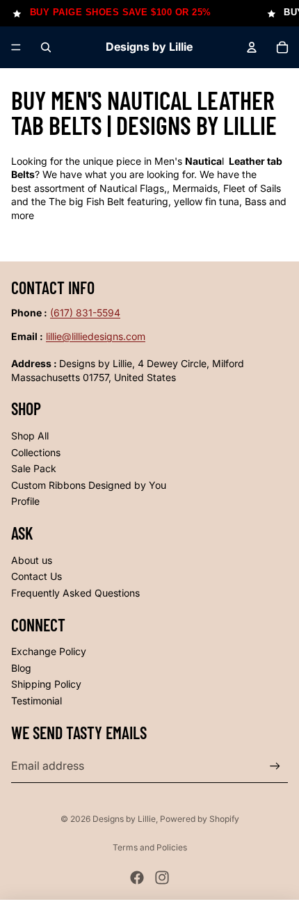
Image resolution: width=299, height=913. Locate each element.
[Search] (46, 47)
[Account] (251, 47)
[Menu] (16, 47)
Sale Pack (33, 468)
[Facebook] (137, 877)
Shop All (30, 436)
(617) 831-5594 (85, 312)
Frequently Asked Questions (75, 593)
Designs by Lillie (124, 819)
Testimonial (36, 700)
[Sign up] (275, 766)
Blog (21, 668)
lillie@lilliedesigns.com (95, 336)
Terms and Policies (150, 847)
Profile (25, 501)
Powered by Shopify (199, 819)
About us (31, 560)
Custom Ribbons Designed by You (88, 485)
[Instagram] (162, 877)
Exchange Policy (48, 651)
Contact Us (36, 576)
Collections (35, 452)
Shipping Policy (46, 684)
